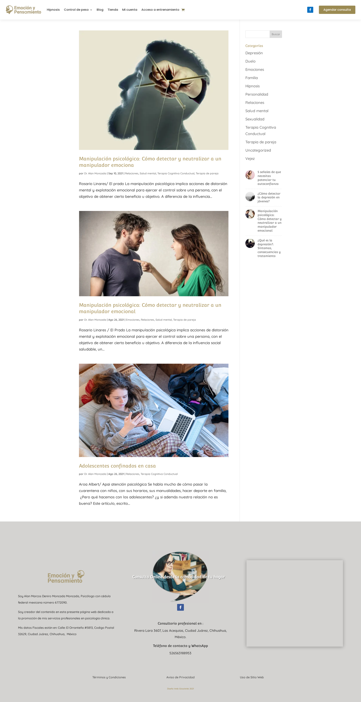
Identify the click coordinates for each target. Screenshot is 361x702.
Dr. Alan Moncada (95, 173)
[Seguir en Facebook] (310, 10)
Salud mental (148, 173)
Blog (100, 10)
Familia (251, 77)
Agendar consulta (337, 10)
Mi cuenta (129, 10)
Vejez (250, 158)
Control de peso (76, 10)
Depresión (254, 53)
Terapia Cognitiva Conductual (175, 173)
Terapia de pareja (207, 173)
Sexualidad (254, 119)
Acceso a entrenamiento (160, 10)
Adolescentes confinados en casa (117, 466)
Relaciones (131, 173)
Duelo (250, 61)
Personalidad (256, 94)
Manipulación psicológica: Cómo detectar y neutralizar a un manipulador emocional (270, 220)
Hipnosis (53, 10)
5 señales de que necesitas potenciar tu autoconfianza (269, 177)
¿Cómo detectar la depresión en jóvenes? (269, 197)
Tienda (113, 10)
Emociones (133, 319)
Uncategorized (258, 150)
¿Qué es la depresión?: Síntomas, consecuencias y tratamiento (269, 248)
